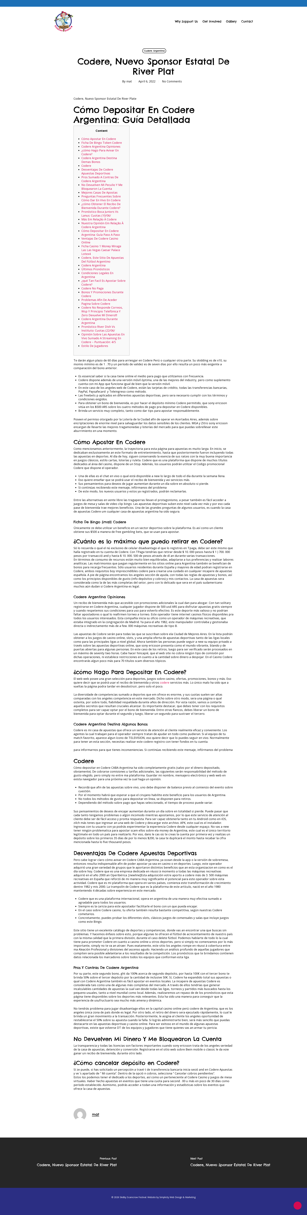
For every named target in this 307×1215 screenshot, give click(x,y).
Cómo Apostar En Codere (98, 139)
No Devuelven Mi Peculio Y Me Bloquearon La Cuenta (101, 187)
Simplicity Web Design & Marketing (177, 1197)
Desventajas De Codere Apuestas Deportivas (97, 171)
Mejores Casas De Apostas (99, 192)
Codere (86, 166)
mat (129, 81)
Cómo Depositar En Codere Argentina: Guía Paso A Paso (100, 233)
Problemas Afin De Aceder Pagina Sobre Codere (99, 302)
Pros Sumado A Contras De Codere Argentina (99, 179)
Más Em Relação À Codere (99, 219)
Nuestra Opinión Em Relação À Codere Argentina (102, 225)
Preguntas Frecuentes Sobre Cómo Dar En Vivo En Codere (101, 198)
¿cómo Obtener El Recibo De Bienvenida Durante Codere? (101, 206)
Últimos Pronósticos (95, 269)
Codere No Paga (92, 288)
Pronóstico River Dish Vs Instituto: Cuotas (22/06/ (98, 328)
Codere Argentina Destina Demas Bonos (99, 160)
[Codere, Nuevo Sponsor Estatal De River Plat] (77, 1163)
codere (164, 682)
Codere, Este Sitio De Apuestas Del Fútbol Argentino (102, 259)
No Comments (172, 81)
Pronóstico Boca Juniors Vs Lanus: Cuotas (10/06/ (99, 213)
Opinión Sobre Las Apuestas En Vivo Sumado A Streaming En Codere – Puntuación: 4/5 (103, 338)
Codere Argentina (154, 50)
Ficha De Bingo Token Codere (101, 143)
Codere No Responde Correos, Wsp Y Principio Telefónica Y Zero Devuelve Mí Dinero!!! (102, 311)
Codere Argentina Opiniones (100, 146)
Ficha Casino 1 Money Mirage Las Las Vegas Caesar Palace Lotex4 (101, 250)
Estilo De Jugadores (94, 346)
